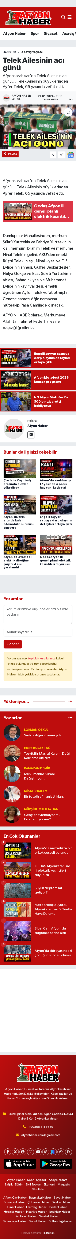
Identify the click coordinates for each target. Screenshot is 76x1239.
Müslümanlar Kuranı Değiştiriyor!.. (39, 776)
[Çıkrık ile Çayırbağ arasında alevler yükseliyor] (20, 468)
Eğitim (19, 1184)
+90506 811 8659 (40, 1126)
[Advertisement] (38, 1010)
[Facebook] (7, 1151)
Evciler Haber (58, 1207)
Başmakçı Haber (40, 1197)
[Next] (53, 1151)
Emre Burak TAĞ (37, 748)
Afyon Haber (14, 33)
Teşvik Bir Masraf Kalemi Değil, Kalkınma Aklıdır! (48, 756)
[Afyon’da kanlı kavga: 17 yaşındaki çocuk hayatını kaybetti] (56, 468)
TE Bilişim (48, 1233)
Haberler (9, 52)
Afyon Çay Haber (15, 1197)
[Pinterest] (22, 1151)
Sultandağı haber (61, 1221)
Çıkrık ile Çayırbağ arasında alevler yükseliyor (17, 484)
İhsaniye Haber (36, 1211)
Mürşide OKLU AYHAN (41, 809)
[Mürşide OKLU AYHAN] (12, 814)
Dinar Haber (15, 1207)
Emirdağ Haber (36, 1207)
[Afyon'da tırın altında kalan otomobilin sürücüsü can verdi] (20, 504)
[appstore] (20, 1164)
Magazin (64, 1184)
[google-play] (56, 1164)
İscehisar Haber (59, 1211)
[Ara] (63, 17)
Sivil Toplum (33, 1184)
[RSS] (68, 1151)
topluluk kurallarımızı (42, 658)
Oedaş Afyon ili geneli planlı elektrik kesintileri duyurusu (55, 561)
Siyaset (50, 33)
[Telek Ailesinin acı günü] (38, 126)
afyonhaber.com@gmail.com (40, 1135)
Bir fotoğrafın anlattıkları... (44, 796)
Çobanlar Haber (38, 1202)
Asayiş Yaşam (31, 52)
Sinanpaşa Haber (15, 1221)
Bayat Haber (62, 1197)
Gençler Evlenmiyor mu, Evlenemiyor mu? (42, 817)
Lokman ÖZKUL (36, 729)
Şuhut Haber (38, 1221)
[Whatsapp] (60, 1151)
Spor (35, 33)
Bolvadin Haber (14, 1202)
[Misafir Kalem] (12, 794)
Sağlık (9, 1184)
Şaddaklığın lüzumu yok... (44, 735)
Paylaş (12, 153)
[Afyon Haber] (14, 428)
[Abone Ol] (70, 155)
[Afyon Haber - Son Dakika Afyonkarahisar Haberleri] (28, 17)
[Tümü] (70, 701)
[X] (15, 1151)
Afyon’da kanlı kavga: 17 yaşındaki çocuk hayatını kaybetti (56, 484)
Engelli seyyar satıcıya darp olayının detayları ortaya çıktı (56, 521)
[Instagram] (30, 1151)
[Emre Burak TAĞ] (12, 753)
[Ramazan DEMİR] (12, 773)
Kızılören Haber (26, 1216)
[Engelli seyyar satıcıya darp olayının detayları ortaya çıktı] (56, 504)
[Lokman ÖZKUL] (12, 732)
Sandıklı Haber (49, 1216)
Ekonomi (49, 1184)
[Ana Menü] (70, 17)
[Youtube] (38, 1151)
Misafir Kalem (36, 791)
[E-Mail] (30, 434)
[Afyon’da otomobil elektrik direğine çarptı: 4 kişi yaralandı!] (20, 544)
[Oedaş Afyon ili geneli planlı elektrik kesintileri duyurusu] (56, 544)
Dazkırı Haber (61, 1202)
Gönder (13, 644)
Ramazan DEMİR (37, 768)
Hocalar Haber (14, 1211)
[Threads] (45, 1151)
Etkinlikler (38, 1189)
